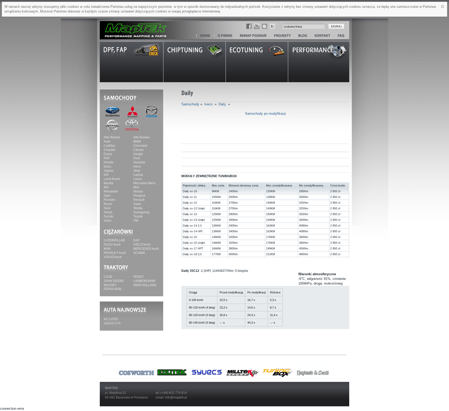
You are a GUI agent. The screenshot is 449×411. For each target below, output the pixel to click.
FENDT (138, 277)
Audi (107, 141)
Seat (107, 208)
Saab (137, 204)
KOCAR (132, 27)
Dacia (108, 154)
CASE (108, 277)
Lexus (137, 179)
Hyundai (139, 162)
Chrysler (110, 150)
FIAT (107, 158)
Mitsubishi (111, 191)
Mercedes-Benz (144, 183)
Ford (136, 158)
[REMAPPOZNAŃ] (253, 36)
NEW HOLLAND (144, 285)
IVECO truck (141, 244)
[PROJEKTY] (282, 36)
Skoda (137, 208)
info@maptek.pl (176, 397)
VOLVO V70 (112, 323)
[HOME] (205, 36)
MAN (107, 249)
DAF (136, 240)
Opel (107, 195)
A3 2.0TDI (111, 319)
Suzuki (108, 216)
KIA (106, 175)
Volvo (107, 220)
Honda (108, 162)
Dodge (138, 154)
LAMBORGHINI (144, 281)
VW (135, 220)
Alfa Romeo (112, 137)
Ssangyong (141, 212)
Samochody (190, 104)
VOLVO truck (113, 257)
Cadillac (109, 145)
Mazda (108, 183)
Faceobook (249, 26)
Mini (136, 187)
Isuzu (107, 166)
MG (106, 187)
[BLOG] (303, 36)
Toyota (138, 216)
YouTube (256, 26)
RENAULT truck (115, 253)
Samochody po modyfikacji (265, 113)
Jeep (136, 170)
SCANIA (139, 253)
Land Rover (112, 179)
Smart (108, 212)
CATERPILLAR (114, 240)
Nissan (138, 191)
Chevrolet (140, 145)
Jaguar (109, 170)
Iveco (137, 166)
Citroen (138, 150)
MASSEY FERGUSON (112, 287)
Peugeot (139, 195)
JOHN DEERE (114, 281)
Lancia (138, 175)
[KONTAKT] (322, 36)
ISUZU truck (112, 244)
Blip (264, 26)
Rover (108, 204)
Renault (138, 200)
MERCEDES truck (146, 249)
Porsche (109, 200)
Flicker (272, 26)
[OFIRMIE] (225, 36)
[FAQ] (341, 36)
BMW (137, 141)
